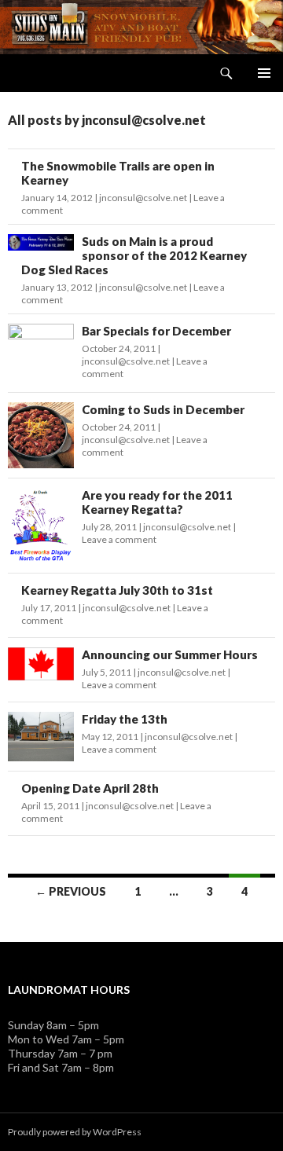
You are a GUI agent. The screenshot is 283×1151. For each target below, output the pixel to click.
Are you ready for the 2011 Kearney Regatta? (157, 502)
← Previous (70, 891)
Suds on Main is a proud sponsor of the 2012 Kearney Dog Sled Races (134, 255)
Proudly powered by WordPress (75, 1132)
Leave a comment (119, 539)
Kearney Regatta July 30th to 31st (117, 590)
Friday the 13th (124, 719)
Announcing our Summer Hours (170, 654)
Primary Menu (264, 73)
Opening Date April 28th (90, 788)
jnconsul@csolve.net (143, 197)
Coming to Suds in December (163, 409)
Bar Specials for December (156, 331)
